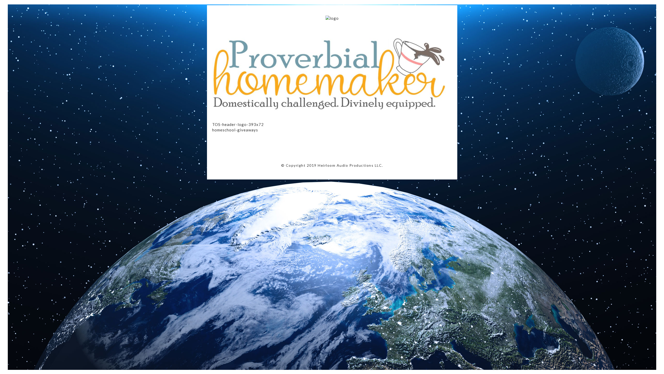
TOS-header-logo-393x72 (238, 124)
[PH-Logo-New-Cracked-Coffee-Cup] (329, 116)
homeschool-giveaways (235, 130)
